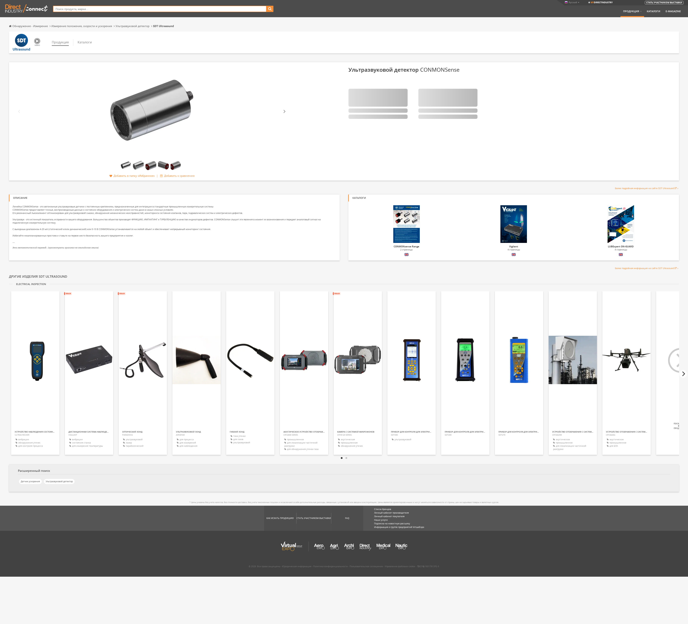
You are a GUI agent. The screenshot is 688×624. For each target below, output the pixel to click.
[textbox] (159, 9)
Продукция (631, 11)
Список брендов (382, 509)
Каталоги (653, 11)
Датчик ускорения (30, 481)
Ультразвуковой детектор (59, 481)
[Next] (284, 111)
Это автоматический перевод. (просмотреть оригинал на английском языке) (56, 247)
